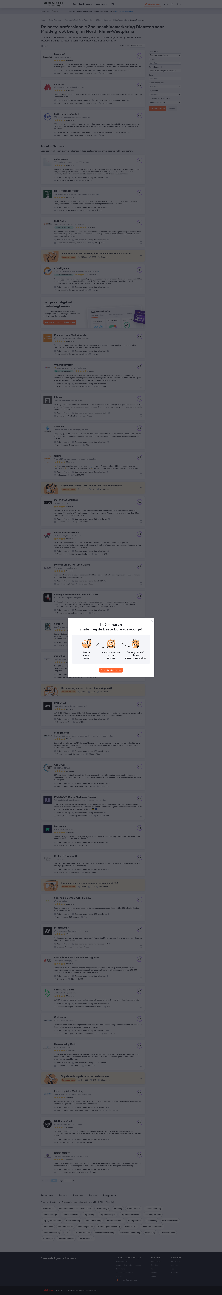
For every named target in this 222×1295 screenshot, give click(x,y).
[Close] (151, 621)
